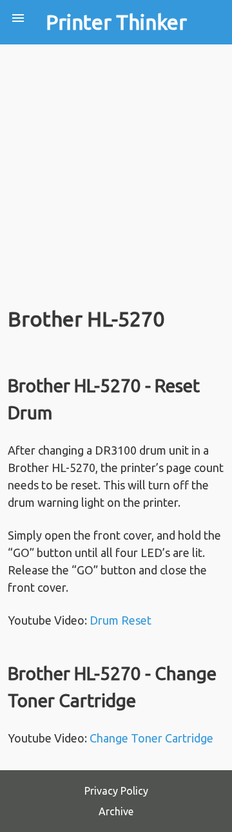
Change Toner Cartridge (151, 738)
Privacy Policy (116, 791)
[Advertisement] (116, 167)
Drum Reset (120, 620)
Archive (116, 811)
